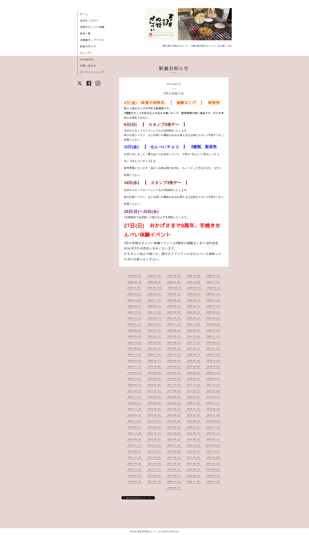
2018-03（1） (214, 378)
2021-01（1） (214, 348)
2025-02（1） (194, 294)
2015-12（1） (214, 403)
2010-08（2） (214, 469)
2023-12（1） (135, 312)
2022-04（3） (214, 330)
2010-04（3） (194, 475)
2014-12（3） (135, 421)
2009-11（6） (194, 481)
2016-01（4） (194, 403)
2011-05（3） (155, 463)
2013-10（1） (155, 433)
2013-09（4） (174, 433)
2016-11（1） (135, 396)
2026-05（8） (194, 275)
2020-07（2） (214, 354)
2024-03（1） (194, 306)
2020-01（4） (194, 360)
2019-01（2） (214, 372)
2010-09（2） (194, 469)
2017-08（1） (135, 391)
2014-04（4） (155, 427)
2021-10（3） (135, 342)
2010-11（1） (155, 469)
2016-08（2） (174, 396)
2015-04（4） (155, 415)
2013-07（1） (214, 433)
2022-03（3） (135, 336)
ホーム (84, 14)
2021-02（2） (194, 348)
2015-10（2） (155, 409)
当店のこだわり (89, 20)
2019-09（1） (174, 366)
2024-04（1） (174, 306)
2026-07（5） (155, 275)
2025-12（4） (194, 281)
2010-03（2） (214, 475)
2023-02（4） (214, 318)
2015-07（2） (194, 409)
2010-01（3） (155, 481)
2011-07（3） (214, 457)
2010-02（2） (135, 481)
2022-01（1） (174, 336)
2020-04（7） (155, 360)
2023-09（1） (194, 312)
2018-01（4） (155, 384)
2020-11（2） (155, 354)
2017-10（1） (214, 384)
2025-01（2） (214, 294)
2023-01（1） (135, 324)
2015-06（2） (214, 409)
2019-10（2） (155, 366)
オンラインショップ (92, 72)
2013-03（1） (194, 439)
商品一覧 (85, 33)
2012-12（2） (155, 445)
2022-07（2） (155, 330)
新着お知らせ (88, 46)
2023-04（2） (174, 318)
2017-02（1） (194, 391)
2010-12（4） (135, 469)
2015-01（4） (214, 415)
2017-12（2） (174, 384)
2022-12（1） (155, 324)
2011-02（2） (214, 463)
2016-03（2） (174, 403)
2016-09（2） (155, 396)
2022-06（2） (174, 330)
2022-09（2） (214, 324)
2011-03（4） (194, 463)
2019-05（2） (155, 372)
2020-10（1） (174, 354)
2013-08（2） (194, 433)
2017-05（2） (174, 391)
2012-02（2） (194, 451)
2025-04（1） (155, 294)
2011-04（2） (174, 463)
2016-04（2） (155, 403)
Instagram (87, 59)
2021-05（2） (135, 348)
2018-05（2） (174, 378)
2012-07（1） (155, 451)
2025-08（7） (175, 287)
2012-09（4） (214, 445)
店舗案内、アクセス (92, 40)
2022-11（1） (174, 324)
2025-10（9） (134, 287)
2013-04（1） (174, 439)
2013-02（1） (214, 439)
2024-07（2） (214, 300)
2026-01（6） (174, 281)
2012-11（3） (174, 445)
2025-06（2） (214, 287)
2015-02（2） (194, 415)
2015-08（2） (174, 409)
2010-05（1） (174, 475)
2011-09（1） (174, 457)
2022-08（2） (135, 330)
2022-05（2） (194, 330)
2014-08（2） (194, 421)
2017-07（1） (155, 391)
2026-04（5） (214, 275)
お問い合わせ (88, 65)
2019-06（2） (135, 372)
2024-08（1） (194, 300)
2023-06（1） (155, 318)
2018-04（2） (194, 378)
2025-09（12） (155, 287)
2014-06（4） (214, 421)
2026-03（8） (135, 281)
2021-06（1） (214, 342)
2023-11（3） (155, 312)
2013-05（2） (155, 439)
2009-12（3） (174, 481)
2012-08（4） (135, 451)
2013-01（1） (135, 445)
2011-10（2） (155, 457)
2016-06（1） (214, 396)
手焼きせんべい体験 (92, 27)
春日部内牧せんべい (147, 531)
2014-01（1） (194, 427)
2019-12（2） (214, 360)
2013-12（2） (214, 427)
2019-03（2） (174, 372)
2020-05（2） (135, 360)
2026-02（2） (155, 281)
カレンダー (87, 52)
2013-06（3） (135, 439)
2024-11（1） (155, 300)
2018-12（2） (135, 378)
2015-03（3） (174, 415)
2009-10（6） (214, 481)
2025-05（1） (135, 294)
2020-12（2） (135, 354)
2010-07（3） (135, 475)
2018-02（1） (135, 384)
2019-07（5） (214, 366)
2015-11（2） (135, 409)
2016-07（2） (194, 396)
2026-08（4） (135, 275)
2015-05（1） (135, 415)
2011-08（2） (194, 457)
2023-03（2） (194, 318)
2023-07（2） (135, 318)
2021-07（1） (194, 342)
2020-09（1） (194, 354)
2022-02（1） (155, 336)
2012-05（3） (174, 451)
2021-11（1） (214, 336)
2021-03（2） (174, 348)
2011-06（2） (135, 463)
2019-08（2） (194, 366)
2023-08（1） (214, 312)
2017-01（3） (214, 391)
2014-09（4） (174, 421)
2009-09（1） (174, 487)
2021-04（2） (155, 348)
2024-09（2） (174, 300)
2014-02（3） (174, 427)
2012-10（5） (194, 445)
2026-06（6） (174, 275)
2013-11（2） (135, 433)
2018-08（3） (155, 378)
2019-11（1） (135, 366)
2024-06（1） (135, 306)
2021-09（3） (155, 342)
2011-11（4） (135, 457)
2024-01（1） (214, 306)
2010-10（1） (174, 469)
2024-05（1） (155, 306)
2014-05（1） (135, 427)
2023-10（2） (174, 312)
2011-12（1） (214, 451)
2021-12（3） (194, 336)
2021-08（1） (174, 342)
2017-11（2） (194, 384)
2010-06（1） (155, 475)
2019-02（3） (194, 372)
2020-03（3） (174, 360)
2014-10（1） (155, 421)
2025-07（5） (195, 287)
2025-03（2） (174, 294)
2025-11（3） (214, 281)
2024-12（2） (135, 300)
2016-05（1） (135, 403)
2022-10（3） (194, 324)
